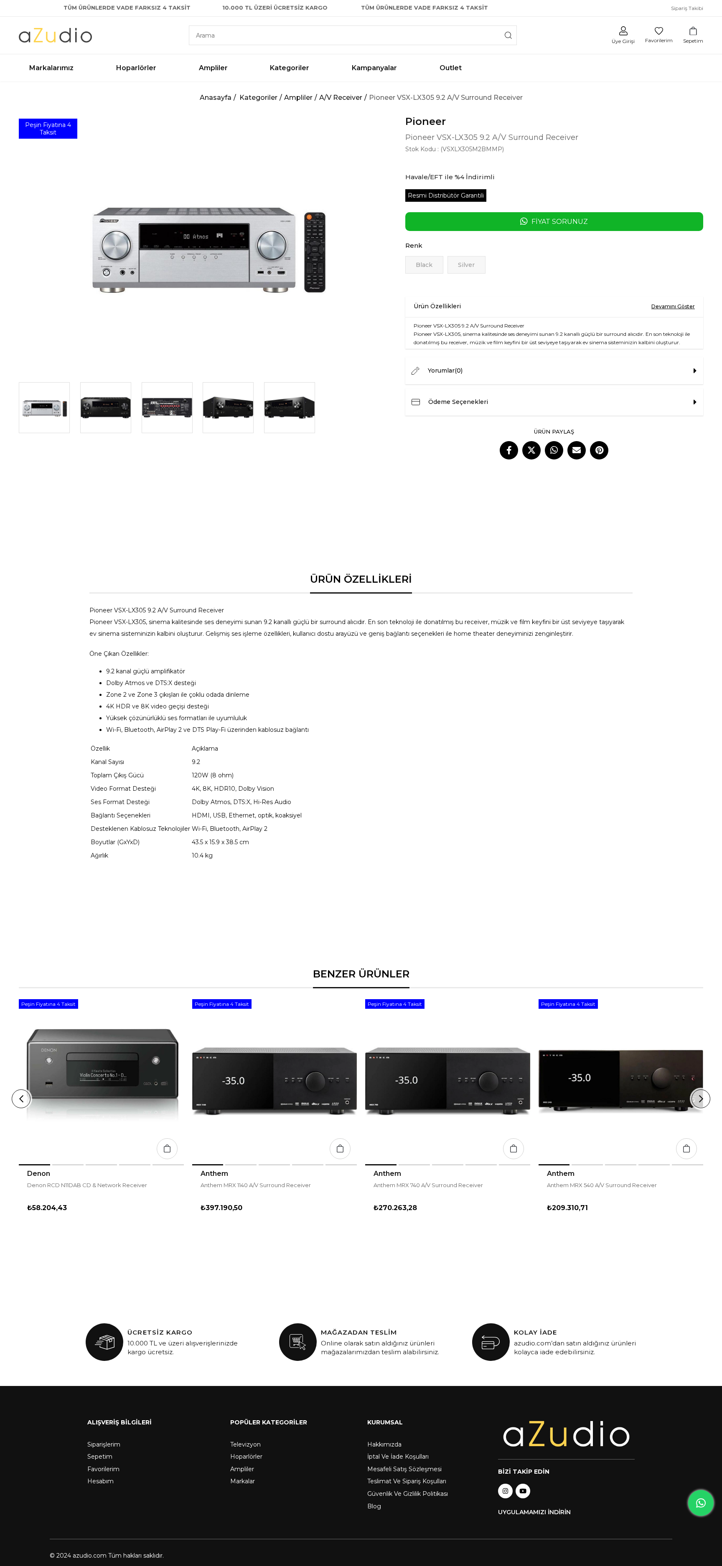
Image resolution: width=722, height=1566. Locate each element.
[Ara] (508, 35)
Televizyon (245, 1444)
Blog (374, 1506)
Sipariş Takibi (687, 8)
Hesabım (100, 1481)
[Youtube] (523, 1491)
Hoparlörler (246, 1456)
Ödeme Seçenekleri (458, 402)
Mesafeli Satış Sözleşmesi (404, 1469)
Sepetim (99, 1456)
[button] (34, 1164)
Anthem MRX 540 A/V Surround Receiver (602, 1185)
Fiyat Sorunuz (559, 222)
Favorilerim (103, 1469)
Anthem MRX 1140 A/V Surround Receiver (256, 1185)
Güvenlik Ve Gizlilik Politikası (407, 1493)
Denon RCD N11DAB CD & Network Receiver (87, 1185)
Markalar (242, 1481)
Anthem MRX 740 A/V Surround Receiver (428, 1185)
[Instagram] (505, 1491)
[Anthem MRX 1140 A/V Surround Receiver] (274, 1081)
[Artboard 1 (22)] (566, 1434)
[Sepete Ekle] (167, 1148)
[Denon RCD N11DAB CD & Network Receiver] (101, 1081)
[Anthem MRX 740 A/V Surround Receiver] (447, 1081)
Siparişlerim (103, 1444)
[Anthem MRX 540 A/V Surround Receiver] (621, 1081)
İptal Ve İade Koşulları (398, 1456)
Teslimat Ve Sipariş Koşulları (406, 1481)
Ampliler (242, 1469)
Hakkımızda (384, 1444)
